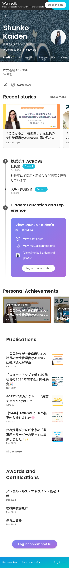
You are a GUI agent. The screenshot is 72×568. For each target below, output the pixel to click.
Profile (7, 57)
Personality (47, 57)
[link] (27, 310)
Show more (58, 97)
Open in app (55, 5)
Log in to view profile (38, 268)
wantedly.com (20, 305)
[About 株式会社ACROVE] (5, 161)
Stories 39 (25, 57)
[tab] (7, 57)
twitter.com (24, 84)
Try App (59, 562)
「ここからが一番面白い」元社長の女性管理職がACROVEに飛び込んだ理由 (26, 312)
